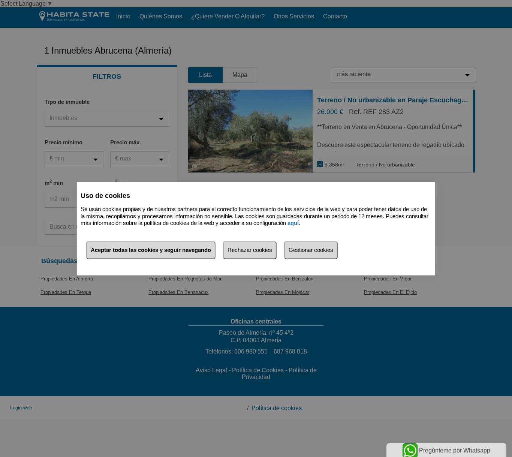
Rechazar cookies (250, 250)
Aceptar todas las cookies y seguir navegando (151, 250)
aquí (293, 223)
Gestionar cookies (311, 250)
